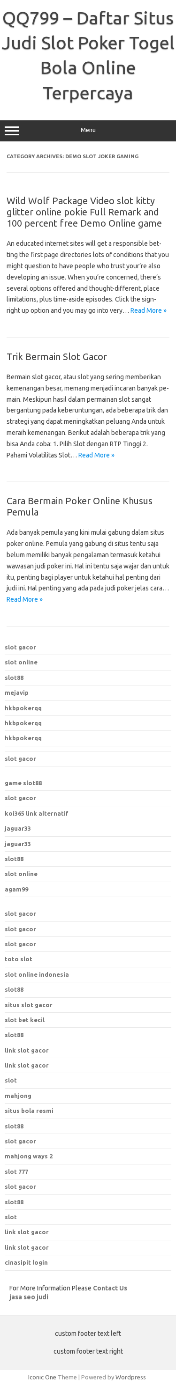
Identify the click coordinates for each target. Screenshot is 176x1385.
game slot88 (23, 783)
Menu (88, 129)
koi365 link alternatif (37, 813)
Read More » (148, 310)
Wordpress (130, 1377)
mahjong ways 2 (29, 1156)
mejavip (17, 692)
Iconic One (42, 1377)
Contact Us (110, 1288)
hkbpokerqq (23, 708)
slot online (21, 662)
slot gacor (20, 647)
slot (11, 1217)
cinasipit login (26, 1262)
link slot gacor (27, 1065)
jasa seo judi (28, 1297)
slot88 (14, 677)
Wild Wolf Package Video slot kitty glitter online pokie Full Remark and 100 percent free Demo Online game (84, 211)
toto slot (18, 959)
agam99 (16, 889)
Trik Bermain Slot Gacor (57, 356)
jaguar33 (18, 828)
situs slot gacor (29, 1005)
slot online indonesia (37, 974)
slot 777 (16, 1171)
